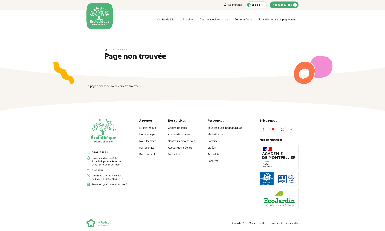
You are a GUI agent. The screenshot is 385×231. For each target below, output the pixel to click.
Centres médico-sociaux (214, 19)
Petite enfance (243, 19)
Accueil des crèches (180, 147)
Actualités (213, 154)
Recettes (213, 160)
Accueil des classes (179, 134)
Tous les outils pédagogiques (225, 127)
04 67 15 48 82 (100, 152)
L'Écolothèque (147, 127)
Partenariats (146, 147)
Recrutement (147, 154)
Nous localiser (147, 141)
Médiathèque (215, 134)
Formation (174, 154)
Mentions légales (257, 223)
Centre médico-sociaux (182, 141)
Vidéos (212, 147)
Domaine (213, 141)
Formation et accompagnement (277, 19)
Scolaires (188, 19)
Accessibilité (238, 223)
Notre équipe (147, 134)
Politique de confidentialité (285, 223)
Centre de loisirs (167, 19)
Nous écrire (97, 170)
